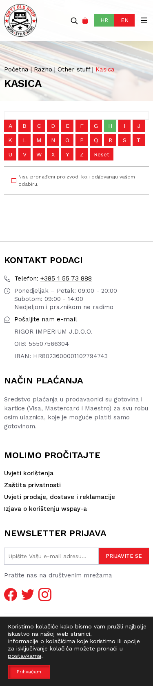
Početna (16, 69)
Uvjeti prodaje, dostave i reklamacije (59, 497)
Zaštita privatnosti (32, 485)
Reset (101, 154)
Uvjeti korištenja (28, 473)
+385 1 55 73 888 (53, 278)
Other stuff (74, 69)
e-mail (45, 319)
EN (125, 20)
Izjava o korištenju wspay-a (45, 508)
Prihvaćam (29, 672)
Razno (43, 69)
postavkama (24, 656)
